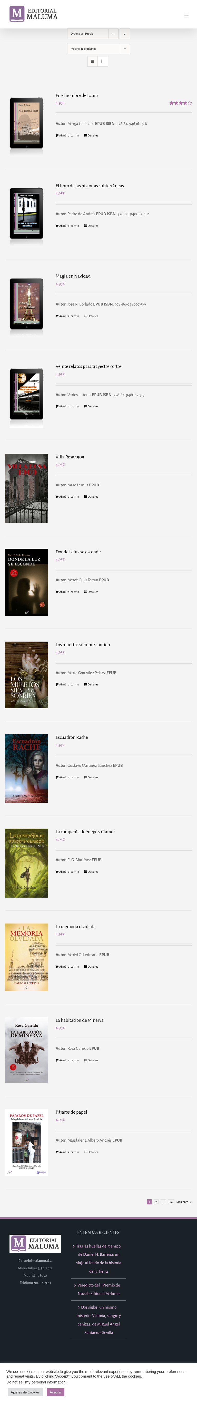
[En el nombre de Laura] (26, 124)
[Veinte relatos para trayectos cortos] (26, 395)
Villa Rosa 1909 (70, 457)
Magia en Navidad (73, 276)
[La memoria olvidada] (26, 957)
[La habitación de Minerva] (26, 1050)
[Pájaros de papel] (26, 1142)
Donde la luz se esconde (78, 551)
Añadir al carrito (69, 135)
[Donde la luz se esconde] (26, 582)
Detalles (93, 135)
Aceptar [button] (55, 1392)
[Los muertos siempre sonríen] (26, 675)
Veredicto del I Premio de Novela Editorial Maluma (98, 1289)
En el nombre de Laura (77, 95)
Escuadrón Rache (72, 737)
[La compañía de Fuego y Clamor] (26, 863)
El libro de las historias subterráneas (90, 185)
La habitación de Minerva (80, 1020)
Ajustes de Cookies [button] (25, 1392)
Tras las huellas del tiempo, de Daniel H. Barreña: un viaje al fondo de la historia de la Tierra (98, 1258)
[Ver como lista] (103, 61)
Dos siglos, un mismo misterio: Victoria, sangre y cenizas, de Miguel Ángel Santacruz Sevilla (98, 1319)
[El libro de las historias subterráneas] (26, 215)
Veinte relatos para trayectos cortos (89, 366)
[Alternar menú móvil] (186, 15)
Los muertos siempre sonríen (83, 644)
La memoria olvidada (76, 926)
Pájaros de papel (71, 1112)
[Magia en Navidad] (26, 305)
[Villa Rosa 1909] (26, 488)
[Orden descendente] (125, 33)
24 (171, 1201)
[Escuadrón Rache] (26, 768)
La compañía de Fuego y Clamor (85, 831)
